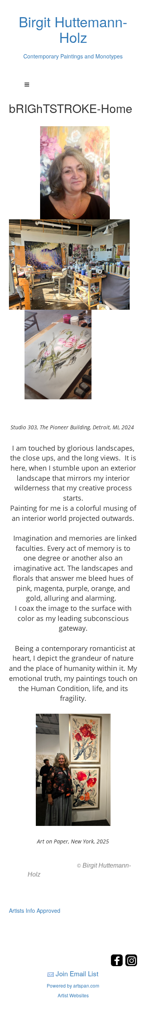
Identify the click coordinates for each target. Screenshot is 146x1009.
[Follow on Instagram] (131, 964)
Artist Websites (73, 995)
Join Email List (77, 973)
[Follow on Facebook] (118, 964)
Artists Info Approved (34, 910)
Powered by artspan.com (73, 985)
